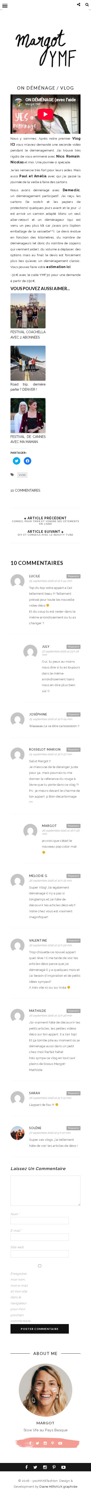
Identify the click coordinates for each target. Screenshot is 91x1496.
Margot (49, 826)
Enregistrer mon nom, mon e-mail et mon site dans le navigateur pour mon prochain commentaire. (19, 1297)
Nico (60, 156)
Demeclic (71, 190)
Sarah (34, 1093)
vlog (22, 474)
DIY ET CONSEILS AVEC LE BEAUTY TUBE (45, 534)
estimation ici (58, 267)
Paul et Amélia (33, 176)
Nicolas (17, 162)
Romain (73, 156)
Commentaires (25, 490)
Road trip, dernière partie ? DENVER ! (28, 386)
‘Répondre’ (73, 576)
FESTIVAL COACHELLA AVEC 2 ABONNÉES (28, 334)
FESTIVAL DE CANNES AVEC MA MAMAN (28, 439)
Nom (15, 1214)
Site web (17, 1247)
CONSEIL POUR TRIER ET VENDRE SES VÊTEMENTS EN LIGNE (45, 522)
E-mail (16, 1230)
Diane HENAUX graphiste (58, 1486)
